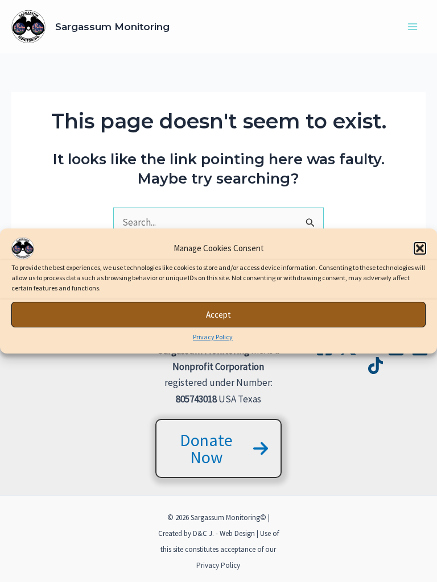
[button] (420, 248)
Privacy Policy (213, 336)
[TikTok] (375, 365)
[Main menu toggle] (413, 27)
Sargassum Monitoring (112, 26)
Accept (218, 314)
